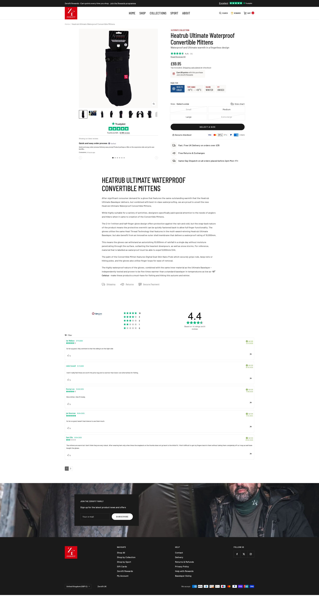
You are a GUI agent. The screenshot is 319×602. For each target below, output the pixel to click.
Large (189, 116)
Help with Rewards (184, 571)
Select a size (208, 127)
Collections (158, 13)
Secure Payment (151, 284)
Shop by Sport (124, 561)
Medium (227, 109)
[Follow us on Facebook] (237, 554)
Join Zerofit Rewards (185, 75)
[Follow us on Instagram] (250, 554)
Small (188, 109)
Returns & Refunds (184, 561)
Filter (69, 335)
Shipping (111, 284)
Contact (179, 552)
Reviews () (180, 57)
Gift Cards (122, 566)
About (186, 13)
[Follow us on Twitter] (243, 554)
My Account (122, 575)
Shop (142, 13)
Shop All (121, 552)
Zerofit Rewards (125, 571)
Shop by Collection (126, 557)
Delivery (179, 557)
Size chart (240, 103)
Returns (130, 284)
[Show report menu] (251, 354)
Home (132, 13)
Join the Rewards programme (123, 3)
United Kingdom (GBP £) (76, 586)
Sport (174, 13)
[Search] (223, 13)
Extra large (226, 116)
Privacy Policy (182, 566)
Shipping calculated (191, 67)
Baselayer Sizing (183, 575)
